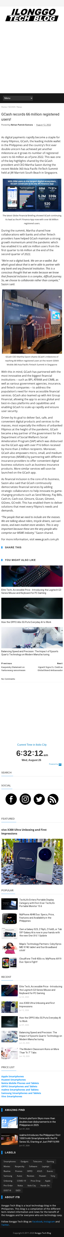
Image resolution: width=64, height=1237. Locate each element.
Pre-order (8, 1185)
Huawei (42, 1175)
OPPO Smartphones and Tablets (19, 1086)
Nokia (20, 1185)
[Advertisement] (32, 60)
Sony (53, 1175)
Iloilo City (32, 1185)
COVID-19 (21, 1180)
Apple (47, 1180)
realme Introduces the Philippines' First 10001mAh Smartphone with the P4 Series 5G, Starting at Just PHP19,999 (39, 1138)
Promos (18, 1171)
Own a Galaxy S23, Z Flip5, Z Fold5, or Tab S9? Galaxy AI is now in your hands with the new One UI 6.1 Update (40, 932)
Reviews (30, 1175)
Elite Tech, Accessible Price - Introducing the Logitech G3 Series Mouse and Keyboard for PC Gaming (31, 591)
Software (33, 1166)
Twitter (5, 1224)
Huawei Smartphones (13, 1079)
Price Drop (35, 1180)
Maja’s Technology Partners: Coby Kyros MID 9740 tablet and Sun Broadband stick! (40, 947)
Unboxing (8, 1180)
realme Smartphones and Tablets (20, 1089)
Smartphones (10, 1161)
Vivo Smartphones (11, 1096)
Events (50, 1171)
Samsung (8, 1175)
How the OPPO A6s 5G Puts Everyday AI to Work (26, 622)
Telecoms (37, 1161)
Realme (7, 1171)
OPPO (29, 1171)
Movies (7, 1166)
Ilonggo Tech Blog (43, 1233)
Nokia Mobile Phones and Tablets (20, 1083)
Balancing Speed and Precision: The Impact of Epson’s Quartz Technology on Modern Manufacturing (29, 653)
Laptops (45, 1166)
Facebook (37, 1221)
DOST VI (7, 1190)
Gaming (50, 1161)
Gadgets (24, 1161)
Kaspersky (19, 1166)
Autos (19, 1175)
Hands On (45, 1185)
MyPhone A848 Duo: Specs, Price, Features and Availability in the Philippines (36, 917)
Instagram (49, 1221)
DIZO (18, 1190)
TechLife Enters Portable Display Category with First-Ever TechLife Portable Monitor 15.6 (37, 902)
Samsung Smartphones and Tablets (21, 1093)
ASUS (39, 1171)
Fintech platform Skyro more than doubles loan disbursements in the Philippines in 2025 (37, 1121)
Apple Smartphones (12, 1076)
